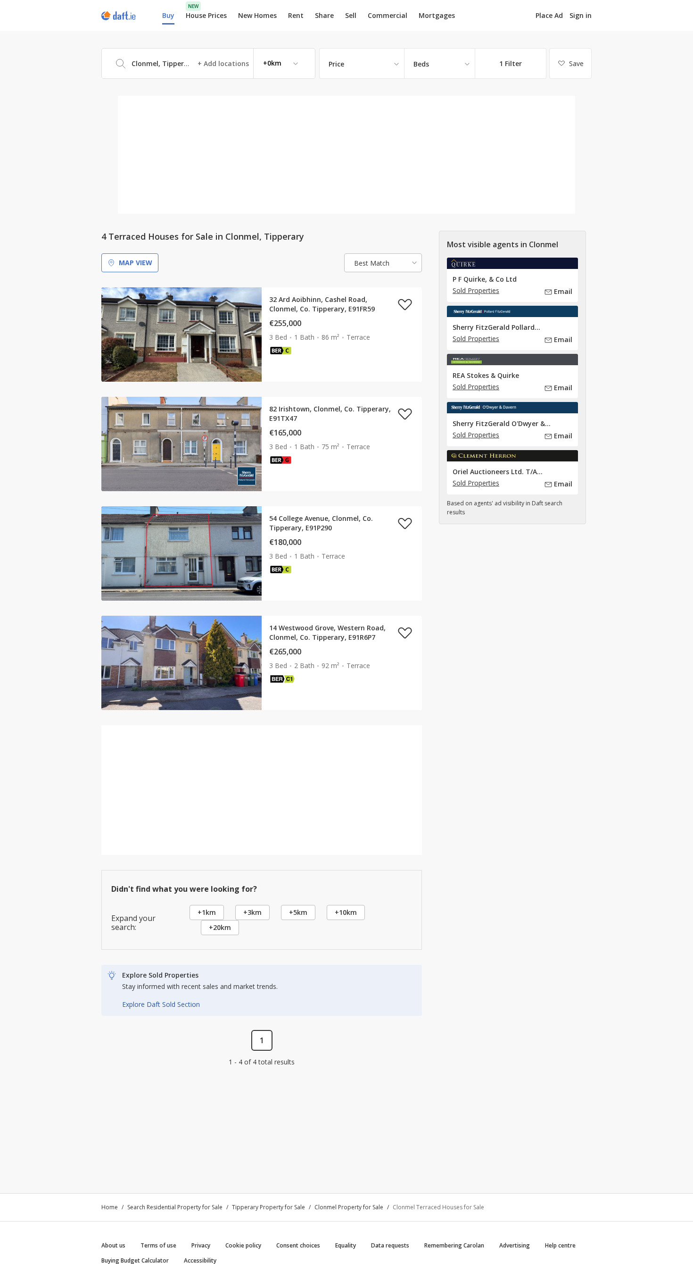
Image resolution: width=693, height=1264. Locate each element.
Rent (296, 15)
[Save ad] (405, 304)
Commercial (387, 15)
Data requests (390, 1245)
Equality (345, 1245)
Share (324, 15)
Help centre (560, 1245)
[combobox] (208, 63)
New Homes (257, 15)
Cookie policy (243, 1245)
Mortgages (437, 15)
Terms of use (158, 1245)
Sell (350, 15)
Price (336, 63)
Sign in (580, 15)
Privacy (200, 1245)
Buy (168, 15)
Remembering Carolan (454, 1245)
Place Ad (549, 15)
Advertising (514, 1245)
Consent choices (298, 1245)
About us (113, 1245)
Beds (421, 63)
